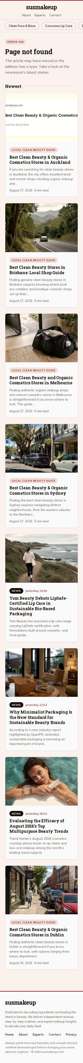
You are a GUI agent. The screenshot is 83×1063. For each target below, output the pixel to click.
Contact (55, 15)
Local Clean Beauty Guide (33, 149)
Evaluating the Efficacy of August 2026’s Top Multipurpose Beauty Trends (38, 826)
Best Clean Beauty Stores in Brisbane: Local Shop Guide (37, 270)
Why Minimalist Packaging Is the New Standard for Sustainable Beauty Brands (40, 717)
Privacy (71, 1034)
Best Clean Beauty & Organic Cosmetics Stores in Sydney (38, 490)
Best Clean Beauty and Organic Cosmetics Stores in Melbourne (41, 380)
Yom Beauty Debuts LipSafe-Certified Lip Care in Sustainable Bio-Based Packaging (38, 606)
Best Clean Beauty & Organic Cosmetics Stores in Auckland (39, 160)
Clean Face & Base (22, 26)
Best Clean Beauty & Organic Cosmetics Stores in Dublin (38, 932)
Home (9, 1034)
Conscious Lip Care (58, 26)
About (26, 15)
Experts (40, 15)
